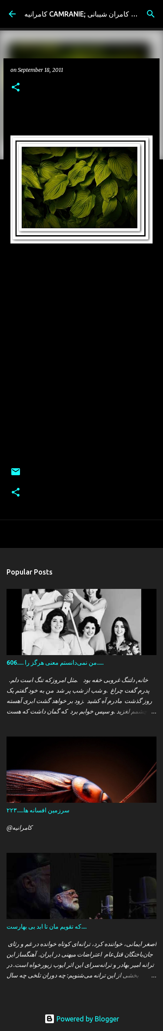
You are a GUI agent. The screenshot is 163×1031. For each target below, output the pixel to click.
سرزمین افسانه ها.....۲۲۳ (38, 810)
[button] (15, 88)
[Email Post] (15, 475)
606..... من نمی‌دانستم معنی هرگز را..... (55, 662)
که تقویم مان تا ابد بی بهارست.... (46, 926)
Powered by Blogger (87, 1019)
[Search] (151, 13)
